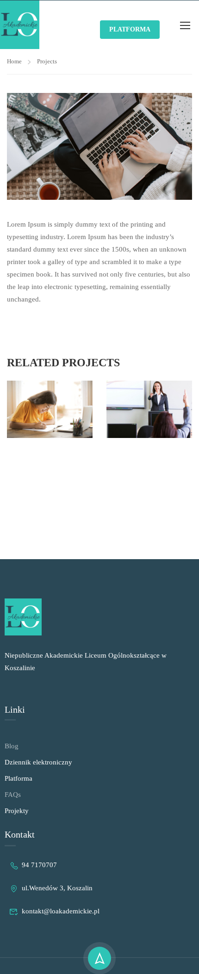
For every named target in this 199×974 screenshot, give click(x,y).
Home (14, 61)
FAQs (13, 794)
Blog (12, 746)
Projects (47, 61)
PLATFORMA (129, 29)
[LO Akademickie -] (19, 24)
